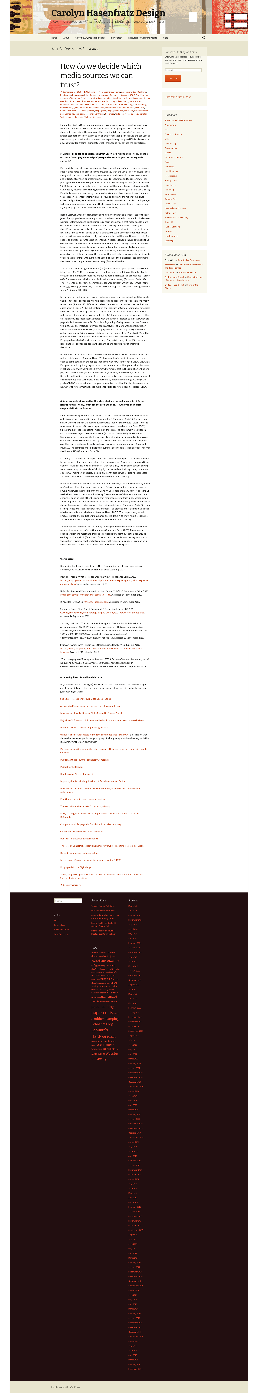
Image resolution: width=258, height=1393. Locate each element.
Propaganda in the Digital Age (75, 867)
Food (167, 162)
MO (115, 1001)
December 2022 (135, 975)
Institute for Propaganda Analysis (113, 101)
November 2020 (135, 1077)
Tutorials (168, 231)
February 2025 (134, 915)
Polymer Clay (170, 213)
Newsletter (116, 37)
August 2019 (133, 1142)
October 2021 (134, 1026)
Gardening (169, 166)
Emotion (144, 95)
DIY (110, 978)
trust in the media (75, 117)
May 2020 (132, 1100)
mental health (96, 997)
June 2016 (132, 1295)
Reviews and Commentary (176, 217)
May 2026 (132, 906)
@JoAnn (94, 969)
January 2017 (134, 1267)
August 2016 (133, 1290)
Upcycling (169, 240)
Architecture (170, 125)
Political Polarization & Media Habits (79, 838)
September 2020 (135, 1086)
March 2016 (133, 1308)
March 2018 (133, 1202)
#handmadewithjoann (103, 956)
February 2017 (134, 1262)
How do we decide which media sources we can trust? (100, 75)
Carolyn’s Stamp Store (178, 97)
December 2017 (135, 1216)
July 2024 (132, 924)
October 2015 (134, 1332)
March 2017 (133, 1257)
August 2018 (133, 1179)
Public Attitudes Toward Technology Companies (84, 759)
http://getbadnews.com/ (96, 601)
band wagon (65, 95)
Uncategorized (171, 236)
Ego (137, 95)
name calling (98, 107)
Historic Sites (171, 175)
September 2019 (135, 1137)
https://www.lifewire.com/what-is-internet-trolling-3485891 (91, 860)
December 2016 (135, 1271)
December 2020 (135, 1072)
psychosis (128, 110)
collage (103, 979)
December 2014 (135, 1369)
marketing (104, 990)
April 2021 (132, 1054)
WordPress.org (61, 934)
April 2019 (132, 1156)
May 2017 (132, 1248)
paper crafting (102, 1006)
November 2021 (135, 1021)
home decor (105, 986)
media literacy (139, 104)
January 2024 (134, 947)
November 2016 (135, 1276)
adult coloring (104, 969)
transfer (143, 113)
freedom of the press (70, 98)
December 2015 (135, 1322)
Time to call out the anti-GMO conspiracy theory (85, 806)
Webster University (93, 117)
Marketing (90, 92)
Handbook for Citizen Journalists (77, 774)
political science (79, 110)
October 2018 (134, 1174)
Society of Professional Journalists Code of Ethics (85, 698)
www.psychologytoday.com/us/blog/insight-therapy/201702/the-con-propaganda (102, 612)
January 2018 (134, 1211)
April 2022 (132, 998)
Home (54, 37)
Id (82, 101)
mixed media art (106, 1001)
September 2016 (135, 1285)
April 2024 (132, 938)
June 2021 (132, 1044)
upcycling (99, 1053)
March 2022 (133, 1003)
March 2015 (133, 1359)
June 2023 (132, 961)
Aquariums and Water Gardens (178, 120)
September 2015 (135, 1336)
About (66, 37)
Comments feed (61, 929)
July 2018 (132, 1183)
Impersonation (90, 101)
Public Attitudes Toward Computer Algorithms (84, 727)
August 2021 (133, 1035)
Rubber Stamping (172, 226)
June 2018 (132, 1188)
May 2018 (132, 1193)
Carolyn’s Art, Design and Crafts (90, 37)
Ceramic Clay (170, 143)
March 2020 (133, 1109)
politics (90, 110)
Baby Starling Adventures (189, 260)
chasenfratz (170, 264)
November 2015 (135, 1327)
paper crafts (102, 1012)
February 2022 (134, 1007)
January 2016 (134, 1318)
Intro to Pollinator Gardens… (104, 910)
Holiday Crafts (171, 180)
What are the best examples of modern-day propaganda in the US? (94, 734)
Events (168, 152)
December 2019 (135, 1123)
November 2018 (135, 1170)
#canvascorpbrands (99, 952)
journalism (133, 101)
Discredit (125, 95)
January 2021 (134, 1068)
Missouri (105, 997)
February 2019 (134, 1160)
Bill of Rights (89, 95)
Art (166, 129)
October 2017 (134, 1225)
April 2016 (132, 1304)
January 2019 (134, 1165)
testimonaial (133, 113)
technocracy (120, 113)
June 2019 (132, 1151)
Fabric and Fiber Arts (174, 157)
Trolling (63, 117)
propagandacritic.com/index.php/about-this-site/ (85, 594)
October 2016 (134, 1281)
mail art (114, 986)
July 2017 (132, 1239)
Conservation (171, 148)
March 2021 (133, 1058)
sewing (94, 1041)
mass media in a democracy (120, 104)
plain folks (139, 107)
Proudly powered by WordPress (65, 1387)
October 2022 (134, 980)
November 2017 (135, 1220)
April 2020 (132, 1105)
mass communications (85, 104)
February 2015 (134, 1364)
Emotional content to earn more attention (82, 799)
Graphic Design (171, 171)
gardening (108, 983)
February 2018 (134, 1207)
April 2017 (132, 1253)
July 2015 (132, 1345)
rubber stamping (106, 1018)
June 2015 (132, 1350)
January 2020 (134, 1119)
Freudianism (86, 98)
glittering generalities (102, 98)
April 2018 (132, 1197)
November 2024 (135, 919)
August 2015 (133, 1341)
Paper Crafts (170, 203)
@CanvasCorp (109, 965)
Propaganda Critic (115, 110)
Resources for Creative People (142, 37)
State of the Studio (187, 272)
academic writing (128, 92)
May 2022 (132, 994)
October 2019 (134, 1132)
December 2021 (135, 1017)
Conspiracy (115, 95)
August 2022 (133, 984)
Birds (167, 138)
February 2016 (134, 1313)
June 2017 (132, 1244)
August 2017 (133, 1234)
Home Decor (170, 185)
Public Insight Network (72, 766)
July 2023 (132, 957)
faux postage (100, 983)
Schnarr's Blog (102, 1024)
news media (110, 107)
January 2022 (134, 1012)
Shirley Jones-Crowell (174, 277)
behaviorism (77, 95)
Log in (57, 920)
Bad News (142, 92)
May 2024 (132, 933)
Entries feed (59, 925)
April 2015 (132, 1355)
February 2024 (134, 943)
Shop (165, 37)
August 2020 (133, 1091)
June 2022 (132, 989)
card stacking (102, 95)
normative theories (125, 107)
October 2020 (134, 1082)
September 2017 (135, 1230)
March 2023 (133, 966)
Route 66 (169, 222)
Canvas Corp (104, 972)
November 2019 (135, 1128)
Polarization (65, 110)
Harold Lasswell (120, 98)
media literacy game (69, 107)
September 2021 (135, 1031)
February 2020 (134, 1114)
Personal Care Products (175, 208)
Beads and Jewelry (173, 134)
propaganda (100, 110)
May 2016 (132, 1299)
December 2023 (135, 952)
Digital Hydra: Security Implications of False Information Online (92, 781)
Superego (109, 113)
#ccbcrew (111, 952)
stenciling (109, 1049)
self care (112, 1037)
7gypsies (98, 965)
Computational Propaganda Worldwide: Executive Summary (90, 824)
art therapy (95, 972)
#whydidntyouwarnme (110, 92)
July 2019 (132, 1146)
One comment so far (72, 885)
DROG (132, 95)
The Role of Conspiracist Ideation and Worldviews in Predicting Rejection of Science (103, 845)
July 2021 (132, 1040)
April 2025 (132, 910)
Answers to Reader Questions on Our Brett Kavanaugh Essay (91, 705)
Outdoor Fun (170, 199)
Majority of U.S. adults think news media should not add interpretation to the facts (102, 720)
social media (103, 1041)
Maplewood (96, 990)
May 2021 (132, 1049)
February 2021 (134, 1063)
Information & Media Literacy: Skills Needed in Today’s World (91, 713)
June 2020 (132, 1095)
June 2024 (132, 929)
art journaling (114, 969)
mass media (101, 104)
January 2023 (134, 970)
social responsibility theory (92, 113)
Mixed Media (170, 194)
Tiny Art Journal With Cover (103, 906)
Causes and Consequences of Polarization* (81, 831)
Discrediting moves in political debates (80, 852)
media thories (86, 107)
